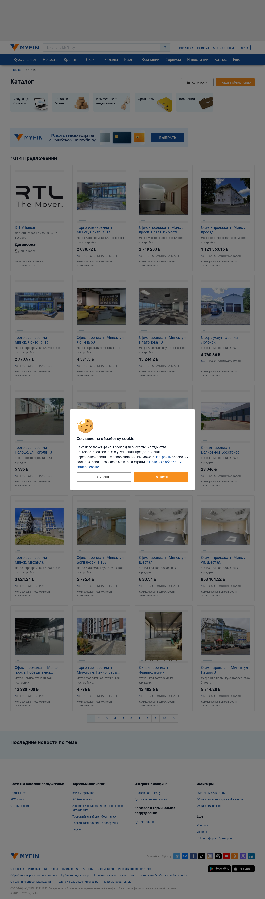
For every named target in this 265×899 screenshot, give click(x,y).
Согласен (161, 477)
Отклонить (104, 477)
